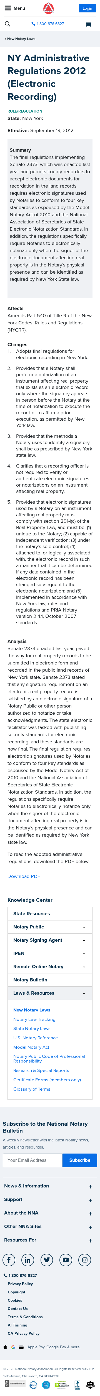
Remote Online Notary (38, 966)
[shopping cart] (82, 24)
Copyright (16, 1292)
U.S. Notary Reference (35, 1038)
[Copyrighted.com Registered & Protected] (15, 1383)
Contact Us (18, 1308)
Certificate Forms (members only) (47, 1080)
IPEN (18, 953)
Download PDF (24, 876)
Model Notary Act (31, 1047)
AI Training (17, 1325)
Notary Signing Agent (37, 940)
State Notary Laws (32, 1028)
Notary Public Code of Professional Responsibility (49, 1059)
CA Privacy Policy (23, 1333)
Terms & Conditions (25, 1317)
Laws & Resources (33, 993)
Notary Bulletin (30, 980)
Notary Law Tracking (34, 1019)
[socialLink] (9, 1262)
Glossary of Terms (31, 1089)
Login (87, 8)
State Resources (31, 914)
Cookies (15, 1300)
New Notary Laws (21, 39)
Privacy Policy (20, 1284)
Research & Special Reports (41, 1070)
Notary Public (28, 927)
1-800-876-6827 (50, 24)
